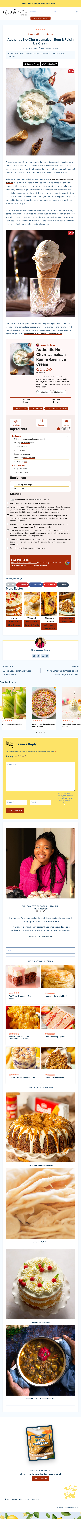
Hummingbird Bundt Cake (54, 1077)
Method (66, 425)
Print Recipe (50, 64)
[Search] (71, 950)
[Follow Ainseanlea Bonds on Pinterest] (47, 656)
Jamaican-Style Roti (40, 1242)
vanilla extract (29, 458)
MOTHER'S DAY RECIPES (40, 18)
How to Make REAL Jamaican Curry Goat (40, 1399)
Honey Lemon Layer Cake (40, 1322)
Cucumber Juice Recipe (12, 724)
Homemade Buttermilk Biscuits (56, 996)
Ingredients (16, 425)
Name (10, 802)
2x (62, 429)
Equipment (41, 425)
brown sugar (25, 454)
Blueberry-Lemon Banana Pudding (22, 1077)
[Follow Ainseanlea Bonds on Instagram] (38, 656)
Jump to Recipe (32, 64)
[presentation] (14, 703)
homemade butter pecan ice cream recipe (43, 334)
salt (25, 461)
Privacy (6, 1499)
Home (30, 34)
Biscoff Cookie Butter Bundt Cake (40, 1165)
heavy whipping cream (31, 439)
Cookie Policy (16, 1499)
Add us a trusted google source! (24, 562)
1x (58, 429)
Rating (9, 756)
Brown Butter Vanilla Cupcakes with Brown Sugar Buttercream (62, 670)
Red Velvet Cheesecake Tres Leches (20, 997)
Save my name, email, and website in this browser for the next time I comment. (65, 797)
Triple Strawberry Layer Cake (56, 1037)
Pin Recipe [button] (58, 392)
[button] (36, 30)
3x (66, 429)
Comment (12, 764)
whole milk (25, 443)
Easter (50, 34)
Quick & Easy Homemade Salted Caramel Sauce (17, 670)
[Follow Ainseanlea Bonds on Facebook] (34, 656)
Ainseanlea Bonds (31, 48)
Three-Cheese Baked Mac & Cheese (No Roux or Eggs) (20, 1038)
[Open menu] (76, 11)
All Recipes (40, 34)
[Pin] (71, 71)
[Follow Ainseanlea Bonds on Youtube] (43, 656)
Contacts (35, 1499)
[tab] (36, 732)
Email (34, 802)
